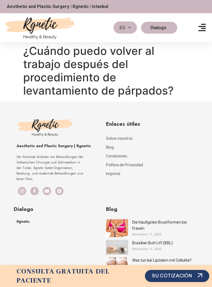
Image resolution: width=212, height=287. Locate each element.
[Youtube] (47, 191)
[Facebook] (34, 191)
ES (122, 27)
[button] (202, 28)
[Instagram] (22, 191)
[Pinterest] (59, 191)
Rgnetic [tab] (23, 221)
